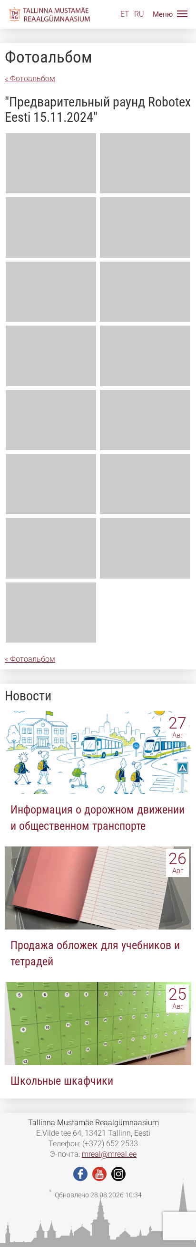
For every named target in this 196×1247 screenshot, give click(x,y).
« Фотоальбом (30, 78)
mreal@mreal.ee (109, 1154)
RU (139, 14)
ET (124, 14)
